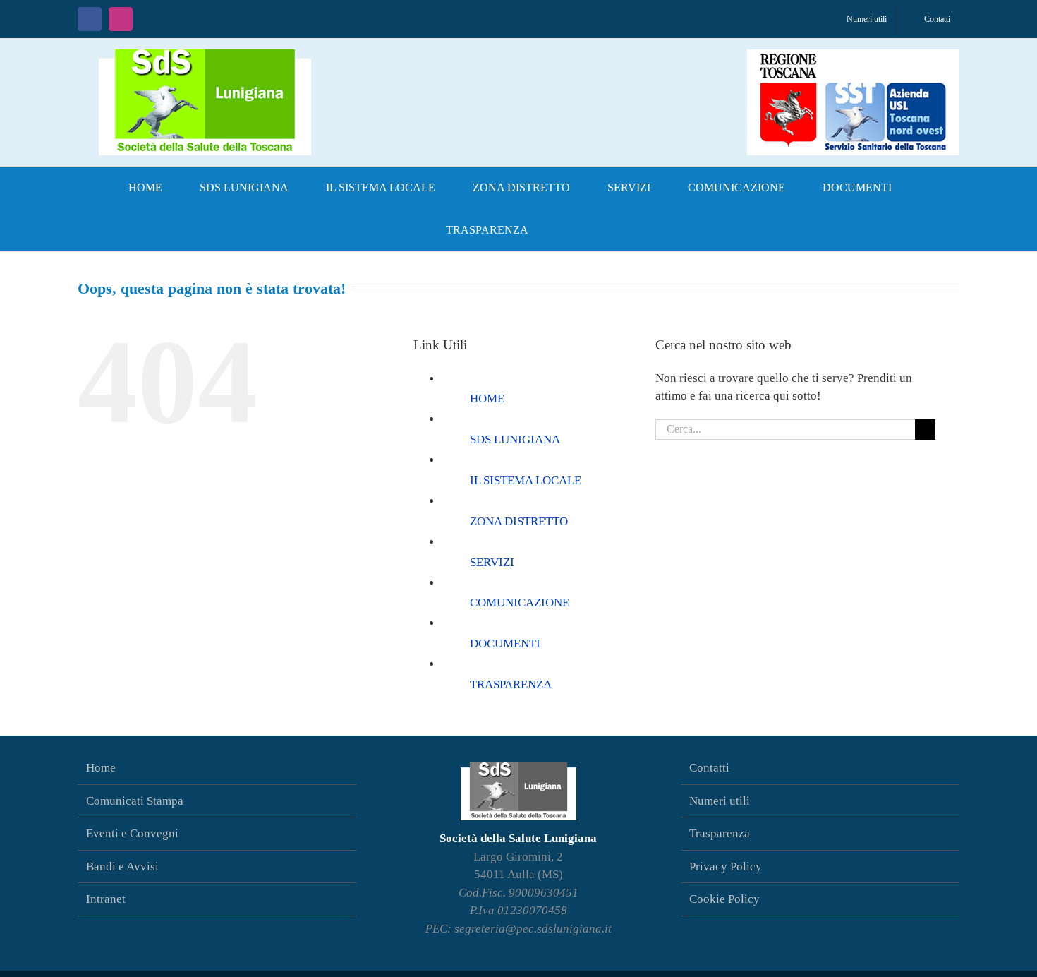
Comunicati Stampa (134, 801)
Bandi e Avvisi (122, 866)
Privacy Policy (725, 866)
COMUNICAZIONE (519, 602)
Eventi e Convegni (132, 833)
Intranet (106, 899)
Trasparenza (719, 833)
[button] (570, 230)
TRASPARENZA (511, 684)
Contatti (709, 767)
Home (101, 767)
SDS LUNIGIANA (515, 439)
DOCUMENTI (505, 643)
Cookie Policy (724, 899)
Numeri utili (719, 801)
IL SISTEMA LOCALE (525, 480)
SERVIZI (492, 562)
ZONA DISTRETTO (519, 521)
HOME (487, 398)
